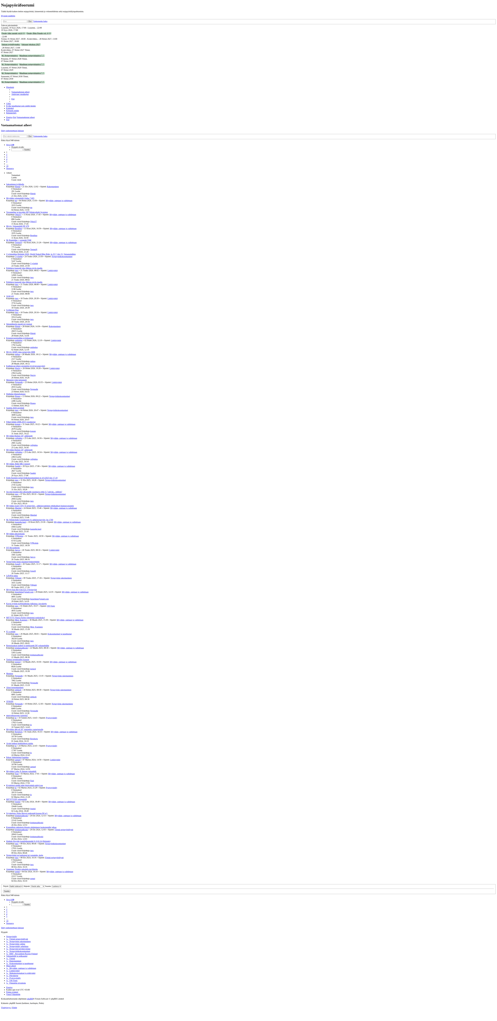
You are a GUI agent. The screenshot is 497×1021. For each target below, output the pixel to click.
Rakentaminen (53, 186)
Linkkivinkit (52, 270)
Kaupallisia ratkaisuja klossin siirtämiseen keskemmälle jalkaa (31, 827)
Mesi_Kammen (21, 620)
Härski (17, 186)
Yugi (17, 774)
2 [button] (6, 154)
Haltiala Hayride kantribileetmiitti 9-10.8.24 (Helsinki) (28, 841)
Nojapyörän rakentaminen (61, 578)
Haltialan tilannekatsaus (15, 394)
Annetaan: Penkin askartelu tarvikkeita (22, 869)
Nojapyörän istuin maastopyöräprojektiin (22, 562)
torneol (18, 662)
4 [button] (6, 159)
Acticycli (10, 296)
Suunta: (48, 886)
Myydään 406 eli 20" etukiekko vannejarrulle (24, 729)
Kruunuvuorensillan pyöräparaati (19, 338)
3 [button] (6, 157)
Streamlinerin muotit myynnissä (19, 324)
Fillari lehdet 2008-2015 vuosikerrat (20, 422)
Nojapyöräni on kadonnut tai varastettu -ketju (24, 855)
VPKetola (19, 536)
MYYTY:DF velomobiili (16, 799)
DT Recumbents (13, 548)
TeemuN (18, 242)
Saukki (18, 466)
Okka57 (18, 214)
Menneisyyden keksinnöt (16, 380)
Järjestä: (27, 886)
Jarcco (17, 550)
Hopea (17, 396)
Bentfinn (18, 228)
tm (16, 200)
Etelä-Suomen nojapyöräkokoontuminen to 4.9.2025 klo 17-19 (31, 478)
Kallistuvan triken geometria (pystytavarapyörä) (25, 366)
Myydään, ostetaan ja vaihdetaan (59, 200)
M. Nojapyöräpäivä (10, 55)
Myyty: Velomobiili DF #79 (17, 226)
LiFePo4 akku (12, 576)
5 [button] (6, 161)
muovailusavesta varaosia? (17, 715)
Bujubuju (19, 732)
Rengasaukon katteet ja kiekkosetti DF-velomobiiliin (27, 645)
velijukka (18, 438)
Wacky (18, 368)
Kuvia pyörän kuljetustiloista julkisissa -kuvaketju (26, 604)
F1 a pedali (10, 631)
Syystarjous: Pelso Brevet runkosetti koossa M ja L (27, 813)
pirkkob (18, 690)
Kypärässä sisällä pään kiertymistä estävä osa (24, 785)
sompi (17, 871)
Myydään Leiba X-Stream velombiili (21, 771)
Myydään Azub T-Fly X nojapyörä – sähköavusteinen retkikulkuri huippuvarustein (40, 506)
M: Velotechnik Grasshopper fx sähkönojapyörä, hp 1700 (29, 520)
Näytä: (6, 886)
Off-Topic (51, 606)
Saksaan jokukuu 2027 (30, 44)
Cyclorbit (19, 256)
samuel (18, 760)
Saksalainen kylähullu (15, 184)
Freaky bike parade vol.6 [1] (13, 33)
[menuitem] (20, 92)
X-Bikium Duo (12, 310)
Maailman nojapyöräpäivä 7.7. (31, 55)
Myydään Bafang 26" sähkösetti (19, 436)
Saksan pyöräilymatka (11, 44)
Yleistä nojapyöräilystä (63, 830)
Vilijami (18, 578)
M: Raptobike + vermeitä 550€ (18, 240)
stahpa (17, 354)
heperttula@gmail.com (24, 592)
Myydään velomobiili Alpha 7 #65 (20, 198)
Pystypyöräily (51, 718)
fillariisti (18, 508)
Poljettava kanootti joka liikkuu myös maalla (24, 268)
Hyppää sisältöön (8, 16)
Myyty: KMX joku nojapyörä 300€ (20, 352)
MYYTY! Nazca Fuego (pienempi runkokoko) (25, 618)
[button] (10, 145)
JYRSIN (9, 701)
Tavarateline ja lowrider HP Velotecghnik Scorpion (27, 212)
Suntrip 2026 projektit (15, 408)
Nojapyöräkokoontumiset (62, 256)
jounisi (17, 802)
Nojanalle (19, 382)
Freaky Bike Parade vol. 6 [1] (39, 33)
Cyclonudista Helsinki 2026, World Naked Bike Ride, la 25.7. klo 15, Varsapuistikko (41, 254)
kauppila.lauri (20, 522)
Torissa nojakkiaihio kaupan (17, 659)
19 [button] (7, 166)
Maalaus (9, 673)
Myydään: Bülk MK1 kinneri (18, 464)
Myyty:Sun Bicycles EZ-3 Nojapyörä (21, 590)
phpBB (30, 999)
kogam (17, 424)
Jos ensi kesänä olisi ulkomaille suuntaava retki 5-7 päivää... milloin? (34, 492)
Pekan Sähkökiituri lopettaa (17, 757)
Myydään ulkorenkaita (15, 534)
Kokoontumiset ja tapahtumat (60, 634)
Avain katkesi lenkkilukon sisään (19, 743)
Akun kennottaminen (14, 687)
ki (15, 718)
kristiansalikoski (21, 648)
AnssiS (18, 564)
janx (16, 270)
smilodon (18, 340)
